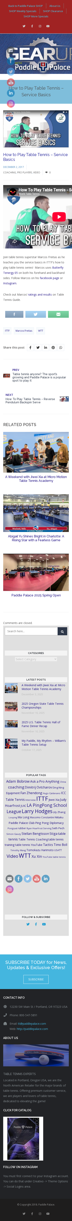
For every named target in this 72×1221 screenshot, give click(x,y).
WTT (40, 330)
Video (36, 172)
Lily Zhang (59, 812)
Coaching (9, 172)
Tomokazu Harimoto (40, 850)
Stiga (53, 833)
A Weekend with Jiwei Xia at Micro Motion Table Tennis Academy (36, 479)
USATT (58, 850)
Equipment (13, 793)
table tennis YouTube (28, 845)
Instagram (9, 283)
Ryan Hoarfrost (35, 828)
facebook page (49, 278)
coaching (16, 787)
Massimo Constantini (42, 817)
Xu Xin (37, 856)
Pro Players (24, 172)
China (63, 781)
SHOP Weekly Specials (22, 11)
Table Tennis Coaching (33, 839)
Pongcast (12, 828)
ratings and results (40, 294)
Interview (30, 799)
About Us (54, 6)
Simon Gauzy (13, 833)
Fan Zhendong (31, 793)
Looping (13, 817)
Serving (47, 828)
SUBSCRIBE (36, 979)
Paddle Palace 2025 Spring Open (36, 595)
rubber (22, 828)
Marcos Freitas (24, 330)
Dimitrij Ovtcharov (38, 787)
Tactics (48, 845)
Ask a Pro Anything (44, 781)
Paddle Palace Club (22, 823)
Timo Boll (60, 844)
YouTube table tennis (54, 856)
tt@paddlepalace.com (32, 1023)
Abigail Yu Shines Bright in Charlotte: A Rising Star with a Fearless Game (36, 538)
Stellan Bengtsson (35, 833)
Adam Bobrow (18, 781)
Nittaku (59, 817)
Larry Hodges (37, 811)
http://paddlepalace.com (32, 1029)
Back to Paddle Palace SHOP (25, 6)
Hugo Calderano (51, 793)
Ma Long (23, 817)
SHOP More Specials (36, 16)
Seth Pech (58, 828)
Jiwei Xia (54, 800)
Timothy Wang (18, 850)
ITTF (7, 330)
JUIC (23, 806)
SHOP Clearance (53, 11)
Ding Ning (58, 787)
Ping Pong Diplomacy (49, 823)
